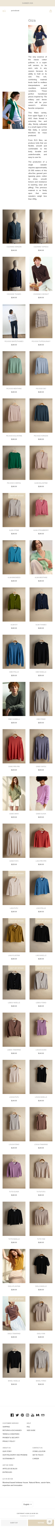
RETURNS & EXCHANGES (12, 1430)
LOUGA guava (41, 1050)
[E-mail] (42, 1415)
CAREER (35, 1459)
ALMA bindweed (14, 577)
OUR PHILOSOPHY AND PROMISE (15, 1455)
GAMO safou (41, 766)
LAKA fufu (14, 908)
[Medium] (37, 1415)
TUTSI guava (14, 1192)
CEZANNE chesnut (41, 294)
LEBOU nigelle (14, 1003)
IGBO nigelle (41, 672)
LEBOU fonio (41, 1003)
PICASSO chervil (14, 483)
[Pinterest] (22, 1415)
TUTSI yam (41, 1239)
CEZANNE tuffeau (41, 247)
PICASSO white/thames (14, 341)
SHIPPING (6, 1427)
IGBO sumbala (14, 719)
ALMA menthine (41, 577)
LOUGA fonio (14, 1144)
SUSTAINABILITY (9, 1459)
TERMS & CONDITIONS (11, 1434)
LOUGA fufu (14, 1097)
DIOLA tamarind (14, 1334)
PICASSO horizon (41, 436)
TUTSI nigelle (14, 1239)
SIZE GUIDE (31, 1430)
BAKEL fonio (41, 1381)
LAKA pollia (41, 908)
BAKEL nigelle (14, 1381)
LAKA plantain (14, 955)
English (26, 1504)
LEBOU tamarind (14, 1050)
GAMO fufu (14, 861)
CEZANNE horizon (14, 247)
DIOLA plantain (14, 1286)
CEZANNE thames (14, 294)
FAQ (28, 1427)
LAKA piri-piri (41, 861)
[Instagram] (27, 1415)
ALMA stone (14, 530)
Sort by (14, 1523)
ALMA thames (41, 625)
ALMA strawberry (41, 530)
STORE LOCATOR (38, 1451)
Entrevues (7, 1472)
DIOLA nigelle (41, 1286)
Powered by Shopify (27, 1516)
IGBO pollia (14, 672)
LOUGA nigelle (41, 1097)
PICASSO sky (41, 389)
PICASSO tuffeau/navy (41, 341)
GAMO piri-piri (14, 766)
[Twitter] (17, 1415)
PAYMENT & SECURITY (11, 1438)
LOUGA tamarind (41, 1144)
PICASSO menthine (14, 389)
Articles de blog (10, 1469)
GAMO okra (14, 814)
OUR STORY (7, 1451)
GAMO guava (41, 814)
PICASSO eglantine (14, 436)
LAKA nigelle (41, 955)
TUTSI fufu (41, 1192)
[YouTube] (32, 1415)
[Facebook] (12, 1415)
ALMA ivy (14, 625)
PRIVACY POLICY (9, 1441)
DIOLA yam (41, 1334)
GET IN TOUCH (37, 1455)
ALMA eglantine (41, 483)
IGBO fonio (41, 719)
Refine (41, 1523)
